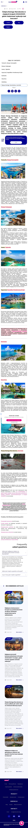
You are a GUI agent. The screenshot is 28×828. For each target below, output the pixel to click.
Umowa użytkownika (17, 786)
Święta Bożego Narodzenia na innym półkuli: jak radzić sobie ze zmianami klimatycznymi (14, 703)
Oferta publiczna (12, 783)
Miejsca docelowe (18, 804)
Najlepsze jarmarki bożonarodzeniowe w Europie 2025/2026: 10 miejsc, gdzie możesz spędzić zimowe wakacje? (14, 658)
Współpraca (20, 783)
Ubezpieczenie (13, 797)
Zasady (10, 804)
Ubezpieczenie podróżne (7, 527)
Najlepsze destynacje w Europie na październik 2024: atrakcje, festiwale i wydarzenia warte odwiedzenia (14, 611)
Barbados (4, 75)
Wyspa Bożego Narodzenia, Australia (11, 85)
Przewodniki (5, 797)
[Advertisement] (14, 45)
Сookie (12, 417)
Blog (19, 22)
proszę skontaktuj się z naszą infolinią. (9, 539)
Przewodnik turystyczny (6, 521)
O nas (6, 783)
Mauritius (4, 78)
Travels (8, 22)
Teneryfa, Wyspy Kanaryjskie (9, 63)
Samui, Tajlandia (6, 69)
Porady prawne (4, 523)
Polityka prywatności (13, 789)
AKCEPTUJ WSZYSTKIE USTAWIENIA (14, 420)
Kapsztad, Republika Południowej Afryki (12, 72)
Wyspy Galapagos (6, 66)
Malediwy (4, 82)
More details (19, 632)
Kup (16, 142)
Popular (8, 27)
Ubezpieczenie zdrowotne (7, 532)
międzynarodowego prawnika (19, 331)
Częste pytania (8, 786)
